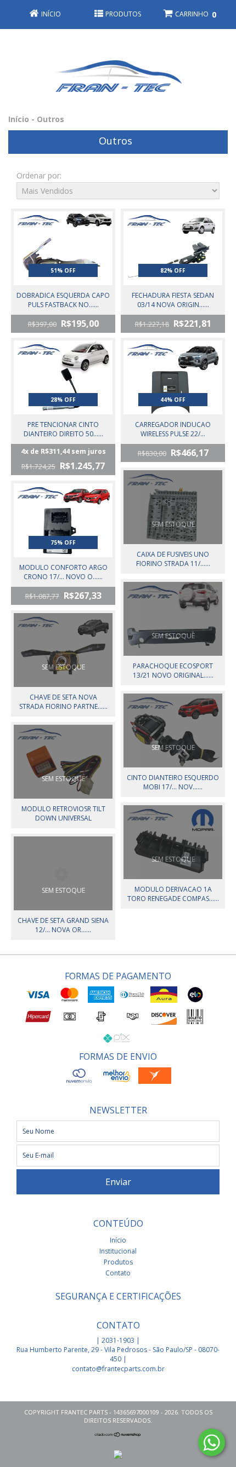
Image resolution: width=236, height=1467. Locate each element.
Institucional (118, 1251)
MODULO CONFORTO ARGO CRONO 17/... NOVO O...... (63, 572)
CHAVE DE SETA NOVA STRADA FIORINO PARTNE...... (63, 701)
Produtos (118, 1262)
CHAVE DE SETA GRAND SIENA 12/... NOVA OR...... (63, 925)
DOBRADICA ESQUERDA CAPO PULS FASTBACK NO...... (63, 300)
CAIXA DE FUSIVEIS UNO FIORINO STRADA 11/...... (173, 559)
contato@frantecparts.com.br (118, 1368)
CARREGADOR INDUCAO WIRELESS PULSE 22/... (173, 429)
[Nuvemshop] (118, 1434)
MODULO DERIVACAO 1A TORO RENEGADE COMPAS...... (173, 894)
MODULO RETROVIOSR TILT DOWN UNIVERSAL (63, 813)
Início (18, 119)
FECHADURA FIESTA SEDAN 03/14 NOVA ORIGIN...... (173, 300)
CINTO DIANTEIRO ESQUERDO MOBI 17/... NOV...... (173, 782)
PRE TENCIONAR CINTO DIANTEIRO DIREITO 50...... (63, 429)
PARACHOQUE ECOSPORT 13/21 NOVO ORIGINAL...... (173, 670)
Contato (118, 1273)
